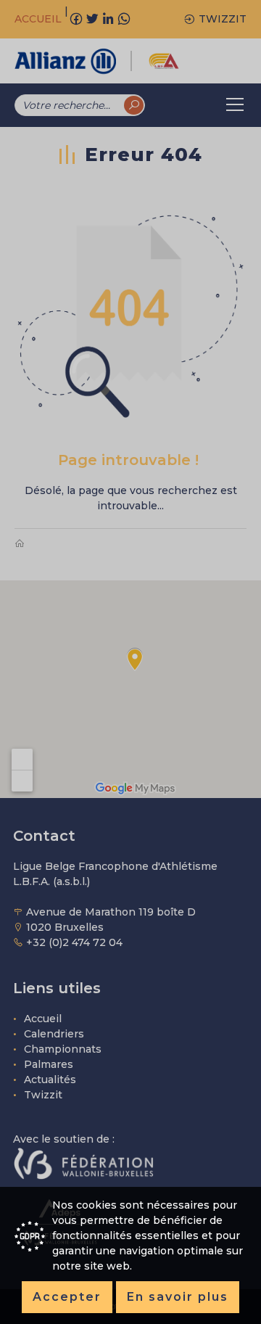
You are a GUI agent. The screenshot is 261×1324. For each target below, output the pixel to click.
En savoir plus (177, 1297)
